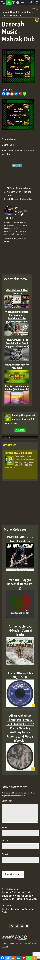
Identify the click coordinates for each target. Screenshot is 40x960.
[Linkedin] (16, 94)
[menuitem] (3, 2)
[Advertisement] (18, 259)
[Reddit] (12, 94)
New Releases (17, 12)
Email (5, 841)
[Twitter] (8, 94)
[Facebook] (4, 94)
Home (5, 12)
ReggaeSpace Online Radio (18, 452)
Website (5, 854)
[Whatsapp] (24, 94)
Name (5, 827)
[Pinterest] (20, 94)
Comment (7, 801)
